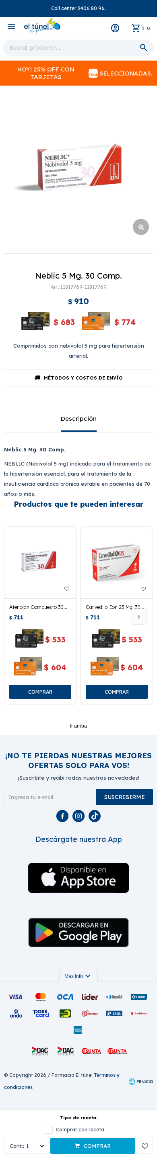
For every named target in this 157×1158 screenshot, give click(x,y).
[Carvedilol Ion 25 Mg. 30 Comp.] (117, 562)
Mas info (78, 976)
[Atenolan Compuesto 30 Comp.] (40, 562)
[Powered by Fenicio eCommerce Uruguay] (141, 1081)
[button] (139, 616)
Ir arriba (78, 726)
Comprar (97, 1146)
